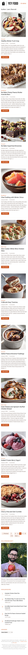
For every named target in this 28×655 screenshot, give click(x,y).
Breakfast (3, 90)
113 (12, 536)
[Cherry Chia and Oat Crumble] (13, 483)
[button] (23, 3)
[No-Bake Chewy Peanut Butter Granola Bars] (13, 64)
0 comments (12, 43)
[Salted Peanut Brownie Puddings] (13, 325)
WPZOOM (15, 642)
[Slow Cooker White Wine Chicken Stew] (13, 220)
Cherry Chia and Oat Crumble (11, 512)
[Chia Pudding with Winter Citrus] (13, 169)
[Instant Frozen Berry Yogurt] (13, 432)
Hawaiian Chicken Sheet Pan (12, 593)
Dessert (3, 39)
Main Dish (3, 246)
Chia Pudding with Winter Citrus (12, 197)
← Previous (5, 533)
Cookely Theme (23, 641)
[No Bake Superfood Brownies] (13, 118)
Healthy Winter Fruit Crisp (10, 41)
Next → (17, 536)
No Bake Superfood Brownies (11, 146)
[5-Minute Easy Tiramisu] (13, 274)
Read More (5, 57)
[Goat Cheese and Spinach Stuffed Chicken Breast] (13, 379)
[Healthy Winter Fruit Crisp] (13, 13)
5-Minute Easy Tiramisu (9, 302)
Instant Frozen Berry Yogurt (10, 460)
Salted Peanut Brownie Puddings (12, 354)
